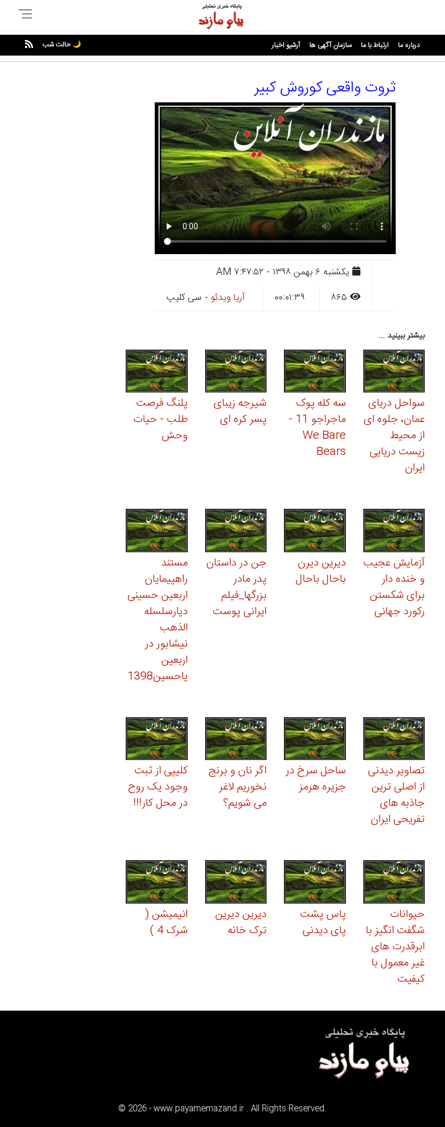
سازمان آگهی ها (330, 45)
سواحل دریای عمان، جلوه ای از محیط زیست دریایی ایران (394, 436)
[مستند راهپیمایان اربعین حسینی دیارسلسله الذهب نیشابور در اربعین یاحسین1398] (157, 532)
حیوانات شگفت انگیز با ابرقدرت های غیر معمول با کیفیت (395, 947)
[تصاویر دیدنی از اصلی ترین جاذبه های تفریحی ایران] (394, 740)
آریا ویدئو (228, 298)
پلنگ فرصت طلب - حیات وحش (160, 420)
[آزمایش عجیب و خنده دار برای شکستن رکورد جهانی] (394, 532)
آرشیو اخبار (286, 45)
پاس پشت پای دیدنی (323, 922)
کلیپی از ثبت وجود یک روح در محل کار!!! (158, 787)
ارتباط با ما (375, 45)
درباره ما (409, 45)
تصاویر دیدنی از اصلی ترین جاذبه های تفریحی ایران (396, 795)
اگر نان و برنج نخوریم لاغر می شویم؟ (238, 787)
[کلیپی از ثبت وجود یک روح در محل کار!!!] (157, 740)
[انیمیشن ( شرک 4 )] (157, 883)
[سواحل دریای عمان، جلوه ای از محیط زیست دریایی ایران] (394, 373)
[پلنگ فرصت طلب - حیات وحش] (157, 373)
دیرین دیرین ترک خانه (241, 922)
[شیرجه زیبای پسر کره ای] (236, 373)
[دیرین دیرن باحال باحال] (315, 532)
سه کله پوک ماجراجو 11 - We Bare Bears (317, 428)
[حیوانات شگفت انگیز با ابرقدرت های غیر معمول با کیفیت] (394, 883)
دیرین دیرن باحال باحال (321, 571)
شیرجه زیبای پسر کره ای (240, 411)
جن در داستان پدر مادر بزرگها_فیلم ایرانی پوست (236, 588)
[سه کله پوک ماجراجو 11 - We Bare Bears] (315, 373)
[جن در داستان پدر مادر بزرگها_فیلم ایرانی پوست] (236, 532)
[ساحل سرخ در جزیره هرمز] (315, 740)
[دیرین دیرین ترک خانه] (236, 883)
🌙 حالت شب (61, 44)
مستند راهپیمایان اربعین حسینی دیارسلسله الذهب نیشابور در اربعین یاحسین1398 (157, 620)
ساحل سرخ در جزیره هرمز (316, 779)
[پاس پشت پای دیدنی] (315, 883)
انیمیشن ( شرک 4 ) (166, 922)
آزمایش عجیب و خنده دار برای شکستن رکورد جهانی (394, 588)
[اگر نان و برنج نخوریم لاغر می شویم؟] (236, 740)
